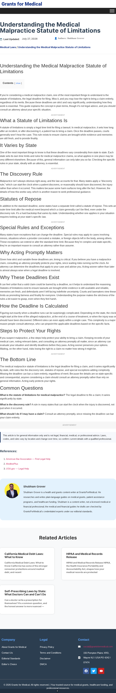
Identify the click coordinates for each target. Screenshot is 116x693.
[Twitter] (94, 671)
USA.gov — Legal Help (17, 468)
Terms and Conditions (50, 652)
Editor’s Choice (9, 664)
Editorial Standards (11, 658)
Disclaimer (45, 658)
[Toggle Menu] (112, 10)
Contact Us (7, 652)
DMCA (43, 664)
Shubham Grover (75, 38)
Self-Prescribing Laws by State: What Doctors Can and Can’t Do (25, 593)
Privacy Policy (47, 647)
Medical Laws (8, 47)
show (18, 83)
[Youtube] (101, 671)
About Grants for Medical (14, 647)
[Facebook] (86, 671)
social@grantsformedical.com (98, 646)
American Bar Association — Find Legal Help (28, 459)
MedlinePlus (12, 464)
